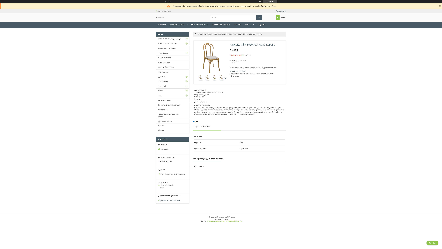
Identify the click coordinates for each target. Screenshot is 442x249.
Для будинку (163, 81)
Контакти (249, 25)
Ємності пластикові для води (169, 39)
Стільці (230, 34)
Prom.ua (232, 217)
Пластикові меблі (220, 34)
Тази (160, 95)
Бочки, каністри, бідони (167, 48)
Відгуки (261, 25)
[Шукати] (259, 17)
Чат (434, 243)
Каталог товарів (177, 25)
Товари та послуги (205, 34)
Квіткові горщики (164, 100)
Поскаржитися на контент (215, 221)
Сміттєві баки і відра (166, 67)
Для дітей (162, 86)
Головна (162, 25)
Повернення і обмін (221, 25)
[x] (197, 122)
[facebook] (194, 122)
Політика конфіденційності (233, 221)
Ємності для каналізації (167, 43)
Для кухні (162, 77)
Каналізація (162, 110)
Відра (160, 91)
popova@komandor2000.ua (170, 200)
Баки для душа (164, 62)
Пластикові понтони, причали (169, 105)
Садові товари (163, 53)
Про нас (237, 25)
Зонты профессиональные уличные (168, 115)
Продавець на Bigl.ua (221, 219)
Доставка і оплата (199, 25)
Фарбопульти (163, 72)
